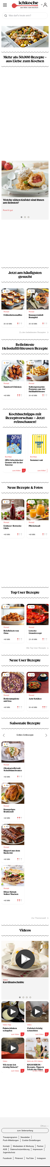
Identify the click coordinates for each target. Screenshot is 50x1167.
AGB (5, 1149)
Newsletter (25, 1137)
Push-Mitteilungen (11, 1140)
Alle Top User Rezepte (36, 648)
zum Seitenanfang (25, 1130)
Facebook (7, 1158)
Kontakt (6, 1146)
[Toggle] (44, 5)
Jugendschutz (9, 1152)
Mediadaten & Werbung (23, 1146)
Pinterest (19, 1158)
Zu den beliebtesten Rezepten (32, 332)
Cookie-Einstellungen (31, 1140)
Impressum (38, 1149)
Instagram (41, 1158)
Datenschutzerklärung (20, 1149)
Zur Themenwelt (38, 918)
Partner (40, 1146)
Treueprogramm (10, 1137)
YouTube (30, 1158)
